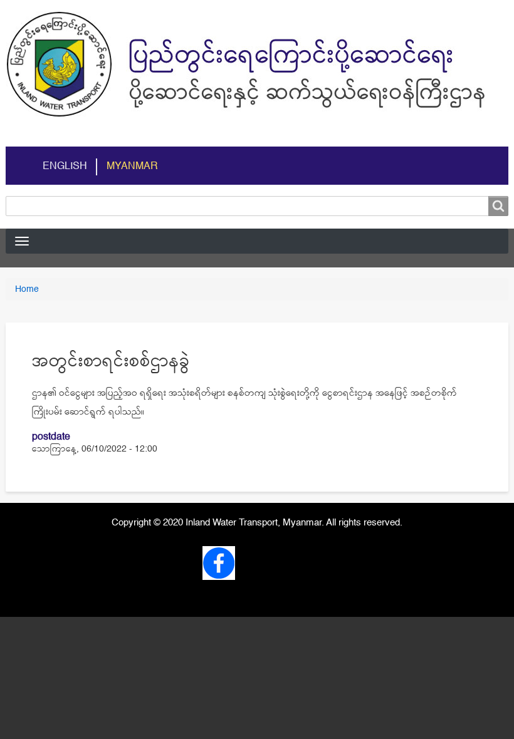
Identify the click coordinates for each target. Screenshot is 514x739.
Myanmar (132, 167)
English (65, 167)
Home (27, 289)
